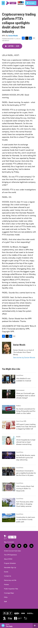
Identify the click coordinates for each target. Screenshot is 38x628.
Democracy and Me (10, 580)
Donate (31, 3)
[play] (3, 625)
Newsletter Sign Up (10, 567)
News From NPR (21, 421)
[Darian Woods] (6, 348)
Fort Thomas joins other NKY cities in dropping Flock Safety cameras (24, 503)
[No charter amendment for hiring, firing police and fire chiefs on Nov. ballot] (8, 409)
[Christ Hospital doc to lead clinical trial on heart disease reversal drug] (8, 440)
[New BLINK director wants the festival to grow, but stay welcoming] (8, 455)
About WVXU (8, 559)
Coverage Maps (9, 593)
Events (6, 572)
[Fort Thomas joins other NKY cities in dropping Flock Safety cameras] (8, 502)
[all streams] (35, 625)
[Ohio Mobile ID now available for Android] (8, 379)
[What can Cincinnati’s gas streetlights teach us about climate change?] (8, 394)
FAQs (5, 597)
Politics (18, 406)
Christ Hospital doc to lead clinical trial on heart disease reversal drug (25, 442)
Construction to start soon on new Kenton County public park (25, 519)
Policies (6, 584)
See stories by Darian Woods (24, 357)
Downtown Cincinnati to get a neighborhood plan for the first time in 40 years (26, 473)
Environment (20, 390)
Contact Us (7, 576)
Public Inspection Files (11, 589)
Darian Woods (13, 36)
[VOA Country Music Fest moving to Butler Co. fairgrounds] (8, 486)
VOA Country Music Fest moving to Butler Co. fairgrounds (25, 488)
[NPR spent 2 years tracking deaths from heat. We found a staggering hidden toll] (8, 425)
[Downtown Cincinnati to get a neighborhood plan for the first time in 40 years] (8, 471)
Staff (5, 601)
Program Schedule (10, 563)
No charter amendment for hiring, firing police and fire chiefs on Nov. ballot (25, 411)
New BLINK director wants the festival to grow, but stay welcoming (25, 457)
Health (18, 437)
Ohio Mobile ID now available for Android (23, 379)
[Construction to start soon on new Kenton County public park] (8, 517)
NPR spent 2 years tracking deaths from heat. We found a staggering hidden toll (26, 426)
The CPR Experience (10, 555)
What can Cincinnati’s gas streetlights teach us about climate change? (25, 395)
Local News (19, 375)
